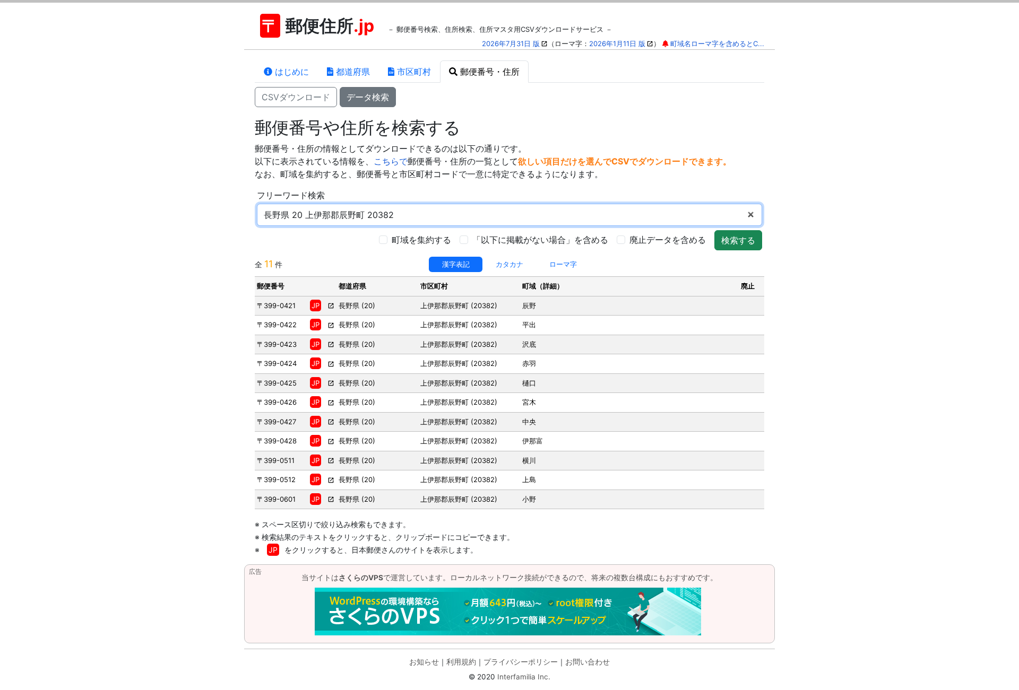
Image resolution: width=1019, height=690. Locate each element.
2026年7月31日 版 (511, 43)
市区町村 (412, 71)
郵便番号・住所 (488, 71)
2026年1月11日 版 (617, 43)
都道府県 (351, 71)
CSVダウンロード (296, 97)
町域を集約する (421, 239)
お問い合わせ (587, 662)
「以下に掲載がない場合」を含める (540, 239)
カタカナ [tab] (509, 264)
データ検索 (368, 97)
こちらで (391, 161)
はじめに (290, 71)
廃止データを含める (667, 239)
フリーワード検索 (291, 195)
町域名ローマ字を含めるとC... (717, 43)
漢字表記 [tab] (456, 264)
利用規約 (461, 662)
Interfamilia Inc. (523, 676)
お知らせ (424, 662)
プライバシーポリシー (520, 662)
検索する (738, 240)
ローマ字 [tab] (563, 264)
